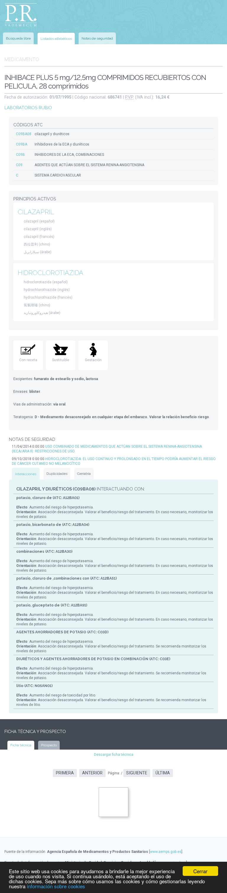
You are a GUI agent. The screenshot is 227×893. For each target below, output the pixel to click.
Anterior (92, 773)
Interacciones (25, 474)
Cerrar (200, 871)
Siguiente (136, 773)
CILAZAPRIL (36, 212)
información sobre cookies (56, 886)
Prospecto (49, 745)
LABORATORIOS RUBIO (28, 107)
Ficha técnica (20, 745)
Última (162, 773)
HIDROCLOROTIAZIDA (50, 273)
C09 (19, 165)
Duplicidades (56, 474)
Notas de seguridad (97, 38)
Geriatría (84, 474)
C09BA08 (23, 134)
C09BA (21, 144)
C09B (20, 155)
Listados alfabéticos (56, 39)
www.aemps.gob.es (165, 852)
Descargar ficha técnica (113, 755)
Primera (65, 773)
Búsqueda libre (18, 38)
